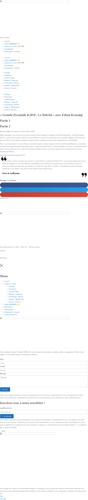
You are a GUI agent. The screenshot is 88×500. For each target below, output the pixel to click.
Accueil (6, 41)
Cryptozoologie (9, 78)
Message (3, 373)
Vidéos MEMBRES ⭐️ (12, 44)
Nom (1, 359)
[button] (44, 55)
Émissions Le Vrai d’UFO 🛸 (14, 46)
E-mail (2, 366)
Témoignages (8, 49)
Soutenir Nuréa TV (10, 314)
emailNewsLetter (6, 408)
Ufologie (7, 73)
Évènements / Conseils (11, 51)
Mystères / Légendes (11, 80)
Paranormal (8, 75)
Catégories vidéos (10, 284)
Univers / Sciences (10, 88)
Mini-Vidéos (8, 307)
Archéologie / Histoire (11, 83)
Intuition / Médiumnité (11, 85)
